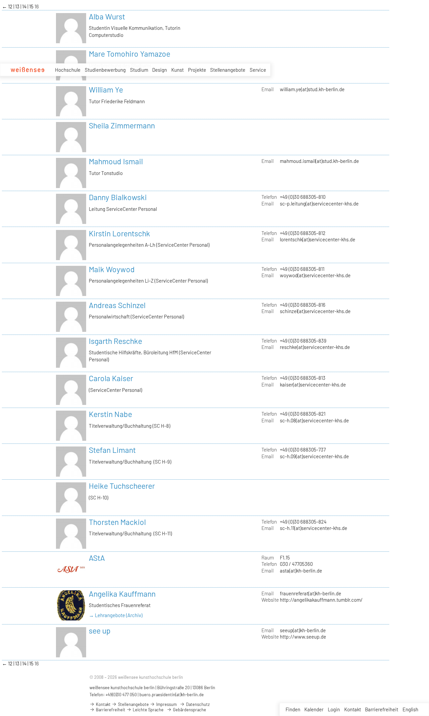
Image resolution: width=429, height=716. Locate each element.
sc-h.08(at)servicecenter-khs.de (314, 420)
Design (159, 70)
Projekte (197, 70)
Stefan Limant (112, 450)
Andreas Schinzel (117, 305)
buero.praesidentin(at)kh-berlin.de (171, 694)
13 (17, 6)
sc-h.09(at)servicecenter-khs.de (314, 456)
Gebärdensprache (189, 709)
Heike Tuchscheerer (122, 485)
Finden (293, 709)
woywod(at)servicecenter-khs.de (315, 275)
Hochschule (67, 70)
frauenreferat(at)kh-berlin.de (310, 593)
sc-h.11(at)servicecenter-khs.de (313, 528)
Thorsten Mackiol (117, 522)
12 (10, 6)
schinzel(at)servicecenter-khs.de (315, 311)
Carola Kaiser (111, 378)
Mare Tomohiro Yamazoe (129, 53)
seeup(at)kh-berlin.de (303, 630)
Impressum (166, 704)
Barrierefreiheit (381, 709)
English (410, 709)
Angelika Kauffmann (122, 593)
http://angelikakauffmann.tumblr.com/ (321, 600)
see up (100, 630)
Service (258, 70)
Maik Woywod (112, 269)
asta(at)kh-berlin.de (301, 571)
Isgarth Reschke (115, 341)
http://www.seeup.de (303, 637)
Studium (139, 70)
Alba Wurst (107, 16)
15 (32, 6)
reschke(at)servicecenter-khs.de (315, 347)
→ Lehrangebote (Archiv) (115, 615)
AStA (97, 557)
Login (334, 709)
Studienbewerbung (105, 70)
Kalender (313, 709)
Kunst (177, 70)
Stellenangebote (227, 70)
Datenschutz (197, 704)
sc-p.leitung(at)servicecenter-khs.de (319, 203)
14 (24, 6)
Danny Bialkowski (118, 197)
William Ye (106, 89)
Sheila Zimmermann (122, 125)
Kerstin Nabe (110, 414)
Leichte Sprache (148, 709)
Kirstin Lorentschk (119, 233)
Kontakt (352, 709)
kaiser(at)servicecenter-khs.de (313, 384)
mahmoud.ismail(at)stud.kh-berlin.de (319, 161)
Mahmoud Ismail (116, 161)
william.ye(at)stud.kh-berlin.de (312, 89)
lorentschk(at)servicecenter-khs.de (317, 239)
